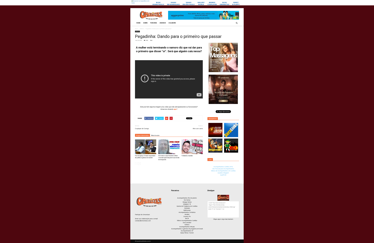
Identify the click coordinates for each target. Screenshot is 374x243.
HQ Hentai (187, 200)
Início (136, 29)
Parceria (153, 23)
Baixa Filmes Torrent (187, 233)
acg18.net (223, 175)
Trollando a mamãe (187, 155)
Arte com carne (198, 128)
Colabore (172, 23)
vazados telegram (223, 173)
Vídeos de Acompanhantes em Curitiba (223, 171)
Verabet (187, 214)
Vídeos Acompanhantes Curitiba (187, 220)
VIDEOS (142, 29)
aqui (175, 109)
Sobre (145, 23)
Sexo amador (187, 222)
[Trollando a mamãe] (192, 146)
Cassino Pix (187, 216)
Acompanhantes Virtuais (187, 227)
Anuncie (163, 23)
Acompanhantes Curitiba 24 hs (223, 167)
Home (138, 23)
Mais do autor (155, 135)
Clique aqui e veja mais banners (223, 219)
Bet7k (187, 218)
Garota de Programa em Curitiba (187, 206)
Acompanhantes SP (187, 231)
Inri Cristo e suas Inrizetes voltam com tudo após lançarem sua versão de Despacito (168, 157)
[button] (236, 23)
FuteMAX (187, 208)
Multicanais (187, 210)
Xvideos (187, 225)
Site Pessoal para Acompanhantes (223, 169)
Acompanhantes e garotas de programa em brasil (187, 229)
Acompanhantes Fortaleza (187, 212)
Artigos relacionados (142, 135)
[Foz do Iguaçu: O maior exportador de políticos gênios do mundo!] (145, 146)
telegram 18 (187, 204)
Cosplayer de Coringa (142, 128)
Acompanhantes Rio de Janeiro (187, 198)
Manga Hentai (187, 202)
